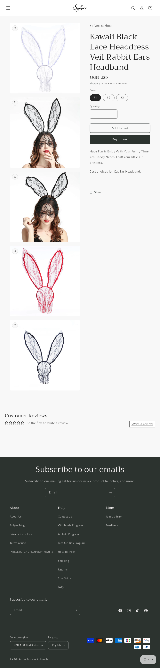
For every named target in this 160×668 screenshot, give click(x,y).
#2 (108, 97)
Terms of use (18, 543)
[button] (8, 8)
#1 (95, 97)
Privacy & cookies (21, 534)
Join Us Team (114, 516)
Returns (63, 569)
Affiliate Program (68, 534)
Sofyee (22, 659)
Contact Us (65, 516)
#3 (122, 97)
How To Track (66, 551)
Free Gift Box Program (72, 543)
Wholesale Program (70, 525)
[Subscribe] (110, 492)
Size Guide (64, 578)
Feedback (112, 525)
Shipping (95, 83)
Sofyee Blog (17, 525)
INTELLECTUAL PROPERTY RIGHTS (31, 551)
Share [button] (98, 192)
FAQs (61, 587)
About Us (16, 516)
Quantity (95, 106)
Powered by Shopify (37, 659)
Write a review (142, 424)
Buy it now (120, 139)
